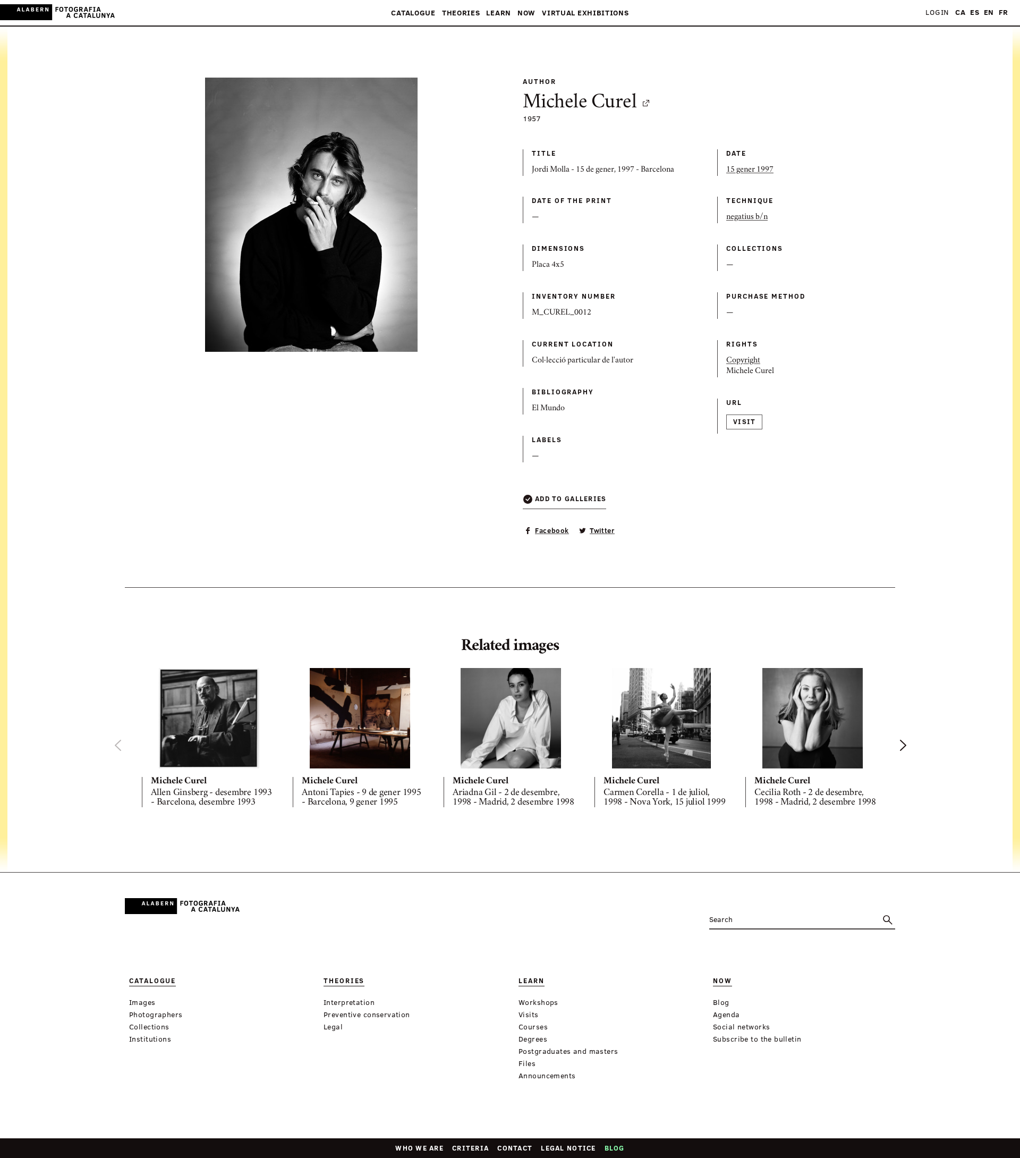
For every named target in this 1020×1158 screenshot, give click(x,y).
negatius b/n (747, 217)
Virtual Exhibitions (585, 13)
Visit (744, 421)
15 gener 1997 (750, 170)
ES (974, 12)
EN (989, 12)
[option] (208, 740)
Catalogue (413, 13)
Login (937, 12)
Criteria (470, 1148)
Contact (514, 1148)
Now (526, 13)
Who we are (419, 1148)
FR (1003, 12)
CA (960, 12)
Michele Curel (579, 103)
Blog (615, 1148)
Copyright (743, 361)
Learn (498, 13)
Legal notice (568, 1148)
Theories (461, 13)
